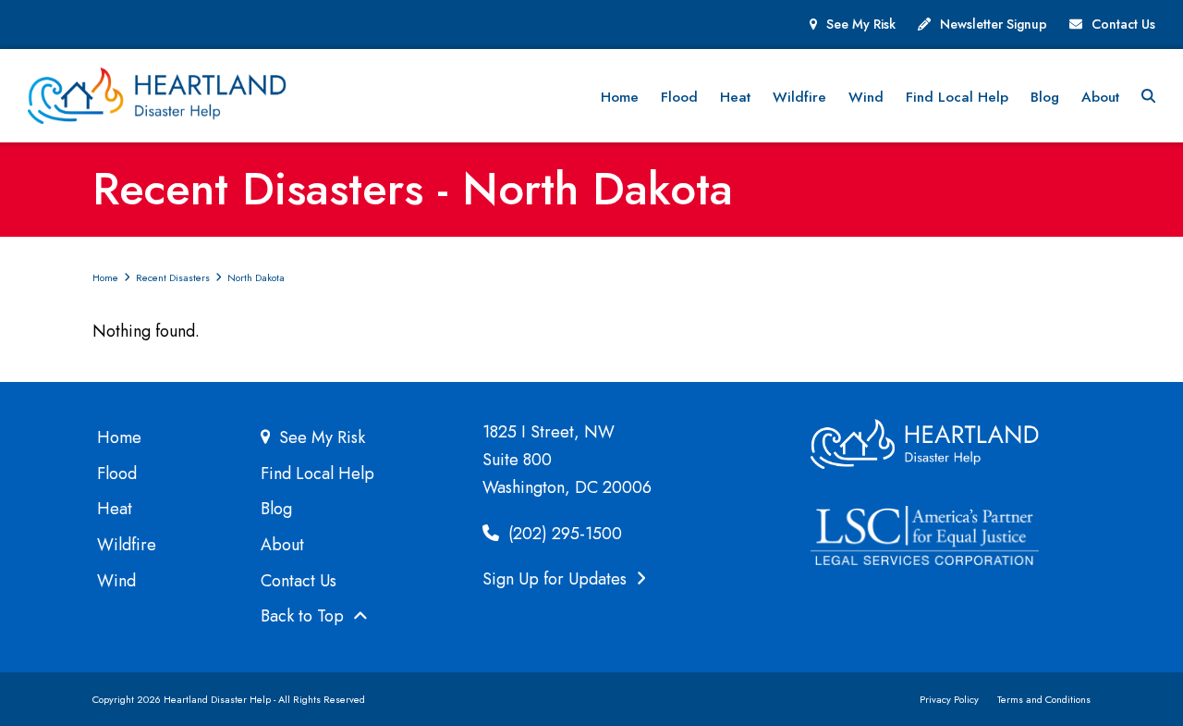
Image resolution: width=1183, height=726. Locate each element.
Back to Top (304, 616)
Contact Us (1123, 24)
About (282, 545)
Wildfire (126, 545)
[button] (1148, 96)
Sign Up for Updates (556, 579)
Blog (276, 509)
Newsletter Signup (993, 24)
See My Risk (861, 24)
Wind (116, 581)
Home (119, 437)
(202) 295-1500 (563, 534)
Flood (117, 473)
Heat (114, 509)
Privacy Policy (949, 699)
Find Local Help (317, 473)
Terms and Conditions (1044, 699)
